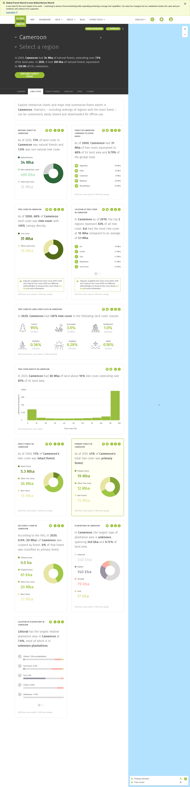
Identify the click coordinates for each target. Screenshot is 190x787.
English (139, 19)
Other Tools (96, 20)
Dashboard (45, 19)
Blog (82, 19)
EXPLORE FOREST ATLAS (29, 75)
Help (57, 19)
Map (32, 19)
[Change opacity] (181, 779)
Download (114, 29)
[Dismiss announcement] (185, 3)
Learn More (10, 12)
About (70, 19)
